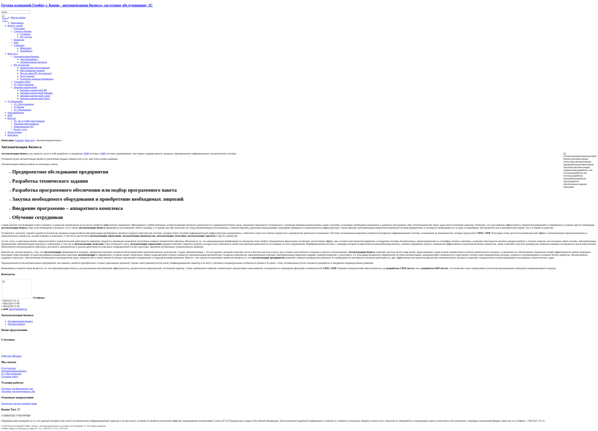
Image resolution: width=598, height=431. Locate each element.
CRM (86, 153)
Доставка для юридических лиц (18, 391)
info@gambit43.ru (18, 309)
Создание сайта (9, 376)
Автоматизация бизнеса (14, 371)
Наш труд (30, 140)
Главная (19, 140)
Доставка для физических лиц (17, 388)
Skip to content (18, 17)
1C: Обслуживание (11, 373)
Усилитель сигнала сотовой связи (19, 403)
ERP (103, 153)
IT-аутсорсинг (8, 368)
